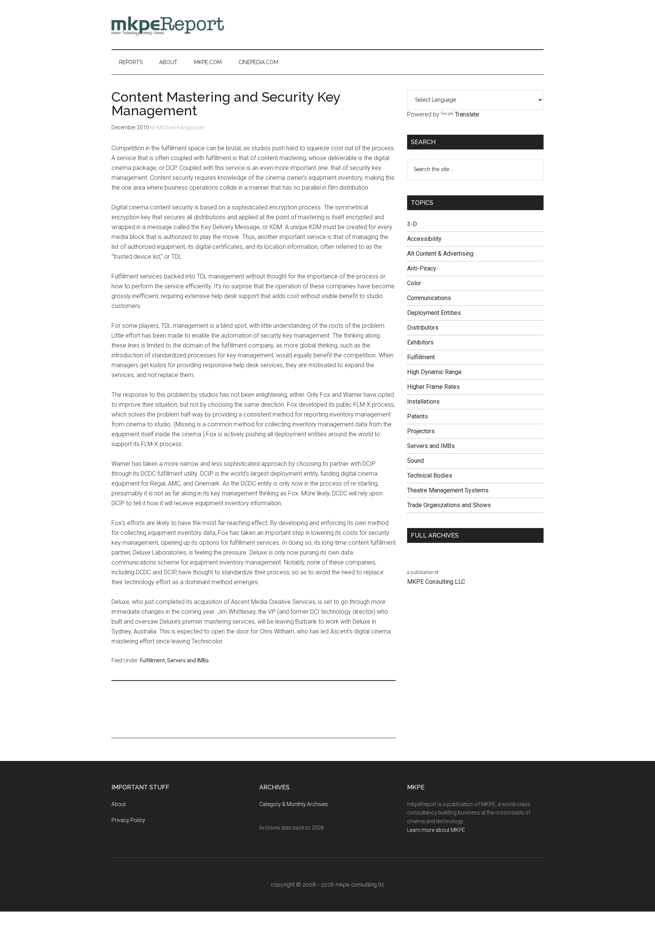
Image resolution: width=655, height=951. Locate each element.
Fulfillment (152, 660)
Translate (467, 114)
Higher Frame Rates (433, 386)
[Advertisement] (406, 25)
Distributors (423, 327)
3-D (412, 224)
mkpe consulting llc (359, 885)
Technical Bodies (429, 475)
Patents (417, 416)
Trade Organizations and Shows (449, 505)
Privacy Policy (128, 820)
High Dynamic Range (434, 372)
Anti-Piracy (421, 268)
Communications (429, 298)
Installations (423, 401)
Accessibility (424, 238)
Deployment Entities (434, 312)
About (118, 804)
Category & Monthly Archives (293, 804)
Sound (415, 460)
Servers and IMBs (188, 660)
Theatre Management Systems (448, 490)
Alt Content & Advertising (440, 253)
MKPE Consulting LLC (436, 581)
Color (414, 283)
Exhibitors (420, 342)
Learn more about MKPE (436, 830)
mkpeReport (183, 25)
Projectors (421, 431)
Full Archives (435, 535)
